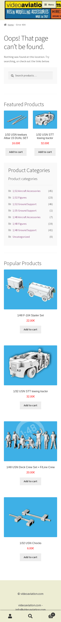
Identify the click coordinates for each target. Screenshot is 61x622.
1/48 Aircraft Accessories (26, 217)
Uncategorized (21, 236)
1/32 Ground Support (25, 204)
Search (30, 616)
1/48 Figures (20, 223)
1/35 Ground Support (25, 210)
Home (11, 24)
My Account (10, 616)
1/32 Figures (20, 197)
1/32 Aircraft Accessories (26, 191)
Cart (47, 613)
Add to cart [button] (16, 152)
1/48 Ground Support (25, 230)
